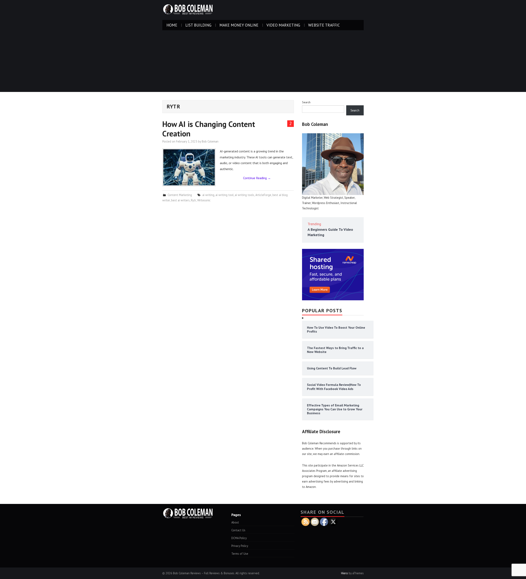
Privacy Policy (239, 546)
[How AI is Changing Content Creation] (189, 167)
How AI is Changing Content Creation (208, 129)
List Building (198, 25)
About (235, 522)
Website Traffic (324, 25)
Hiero (344, 573)
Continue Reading (257, 178)
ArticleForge (263, 195)
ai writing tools (244, 195)
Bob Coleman (210, 141)
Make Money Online (238, 25)
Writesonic (204, 200)
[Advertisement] (263, 61)
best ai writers (180, 200)
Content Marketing (180, 195)
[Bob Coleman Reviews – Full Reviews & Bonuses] (188, 10)
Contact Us (238, 530)
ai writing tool (225, 195)
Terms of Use (239, 554)
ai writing (208, 195)
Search (306, 102)
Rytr (193, 200)
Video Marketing (283, 25)
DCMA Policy (239, 538)
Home (171, 25)
